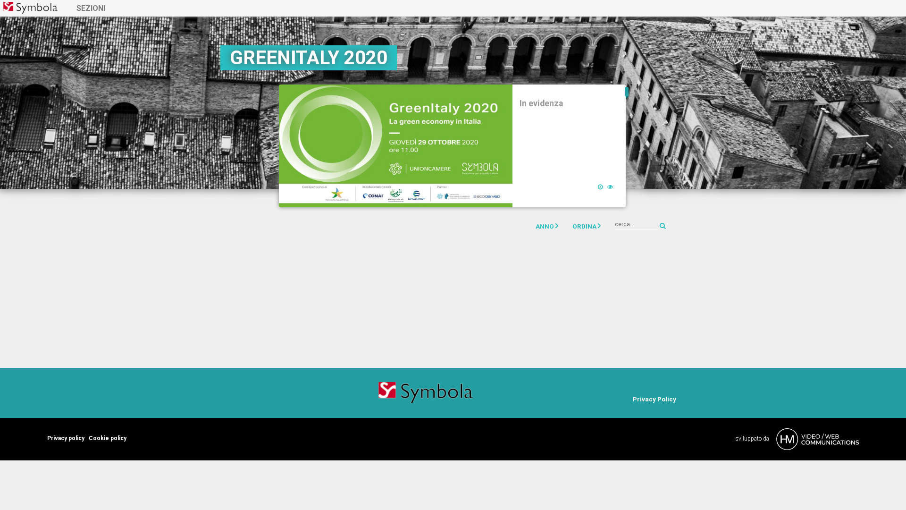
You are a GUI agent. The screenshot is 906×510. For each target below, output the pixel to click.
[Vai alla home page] (30, 8)
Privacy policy (65, 438)
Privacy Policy (654, 399)
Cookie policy (107, 438)
